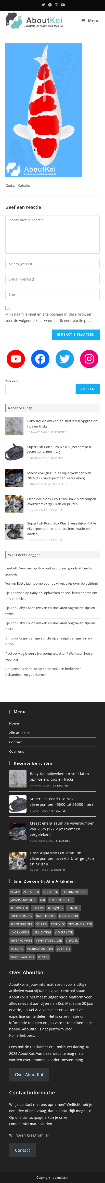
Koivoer (73, 908)
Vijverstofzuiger (48, 940)
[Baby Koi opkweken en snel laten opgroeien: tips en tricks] (14, 426)
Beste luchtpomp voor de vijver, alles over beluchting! (57, 583)
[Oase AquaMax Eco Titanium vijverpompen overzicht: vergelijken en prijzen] (14, 504)
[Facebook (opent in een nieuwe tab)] (50, 5)
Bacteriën (50, 892)
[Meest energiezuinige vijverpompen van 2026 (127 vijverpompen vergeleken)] (14, 478)
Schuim (41, 924)
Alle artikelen (20, 732)
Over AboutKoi (29, 1074)
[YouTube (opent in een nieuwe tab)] (62, 5)
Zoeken (11, 381)
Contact (15, 742)
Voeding (17, 948)
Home (14, 723)
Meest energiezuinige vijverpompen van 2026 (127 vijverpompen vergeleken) (62, 829)
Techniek (58, 924)
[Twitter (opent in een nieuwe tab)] (43, 5)
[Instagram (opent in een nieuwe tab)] (56, 5)
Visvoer (72, 940)
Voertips (63, 948)
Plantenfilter (21, 924)
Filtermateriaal (74, 892)
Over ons (16, 751)
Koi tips (38, 908)
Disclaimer (39, 1046)
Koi (42, 900)
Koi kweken (19, 908)
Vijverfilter (64, 932)
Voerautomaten (40, 948)
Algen (15, 892)
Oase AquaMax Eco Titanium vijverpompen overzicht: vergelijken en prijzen (62, 858)
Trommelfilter (80, 924)
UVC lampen (19, 932)
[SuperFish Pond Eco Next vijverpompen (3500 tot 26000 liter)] (14, 452)
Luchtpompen (21, 916)
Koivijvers (55, 908)
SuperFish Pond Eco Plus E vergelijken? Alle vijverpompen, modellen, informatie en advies (61, 528)
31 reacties (58, 432)
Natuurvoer (46, 916)
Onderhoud (68, 916)
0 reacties (56, 458)
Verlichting (42, 932)
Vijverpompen (21, 940)
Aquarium (31, 892)
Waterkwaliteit (22, 957)
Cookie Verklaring (69, 1046)
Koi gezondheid (61, 900)
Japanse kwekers (23, 900)
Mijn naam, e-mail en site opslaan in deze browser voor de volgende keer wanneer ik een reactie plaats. (50, 317)
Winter (43, 957)
